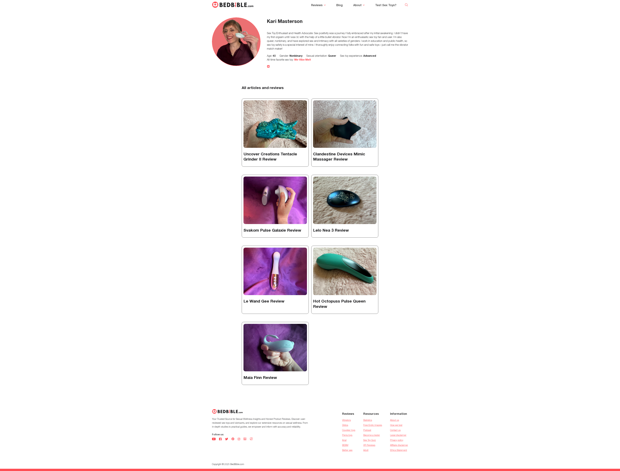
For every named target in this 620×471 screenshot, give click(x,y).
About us (394, 420)
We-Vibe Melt (302, 59)
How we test (396, 425)
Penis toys (347, 435)
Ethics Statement (398, 450)
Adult (365, 450)
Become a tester (371, 435)
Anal (344, 440)
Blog (339, 5)
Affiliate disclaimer (399, 445)
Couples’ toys (348, 430)
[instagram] (239, 439)
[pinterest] (232, 439)
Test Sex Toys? (385, 5)
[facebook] (220, 439)
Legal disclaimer (398, 435)
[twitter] (226, 439)
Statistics (367, 420)
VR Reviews (369, 445)
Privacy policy (396, 440)
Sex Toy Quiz (369, 440)
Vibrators (346, 420)
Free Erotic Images (372, 425)
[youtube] (214, 439)
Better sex (347, 450)
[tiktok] (251, 439)
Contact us (395, 430)
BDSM (345, 445)
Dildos (345, 425)
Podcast (367, 430)
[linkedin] (244, 439)
